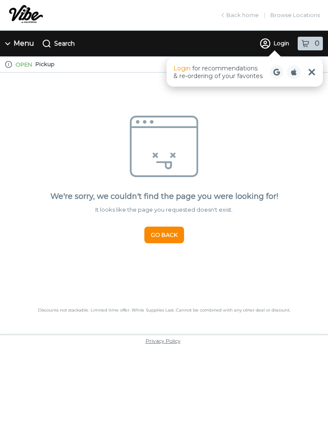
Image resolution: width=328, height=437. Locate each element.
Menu (24, 43)
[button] (245, 72)
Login (281, 43)
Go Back (164, 234)
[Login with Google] (277, 72)
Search (64, 43)
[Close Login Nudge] (312, 72)
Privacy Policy (163, 341)
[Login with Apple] (294, 72)
